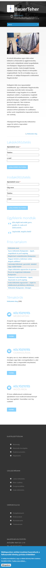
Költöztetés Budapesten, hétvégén (19, 288)
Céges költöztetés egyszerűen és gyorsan (22, 269)
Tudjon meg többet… (19, 561)
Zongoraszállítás (18, 486)
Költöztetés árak (13, 248)
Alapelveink (17, 456)
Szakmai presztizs (19, 452)
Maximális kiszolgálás (20, 448)
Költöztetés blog (32, 134)
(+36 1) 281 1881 (19, 17)
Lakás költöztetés (19, 479)
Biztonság (16, 444)
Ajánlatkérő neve (13, 147)
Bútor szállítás (17, 482)
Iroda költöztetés (18, 490)
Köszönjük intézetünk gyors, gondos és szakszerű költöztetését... (22, 225)
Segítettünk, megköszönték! (21, 231)
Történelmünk (17, 524)
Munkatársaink (18, 520)
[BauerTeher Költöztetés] (23, 9)
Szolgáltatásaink (18, 513)
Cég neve (10, 187)
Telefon (9, 152)
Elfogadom (6, 565)
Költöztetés (21, 539)
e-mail (9, 158)
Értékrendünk (17, 517)
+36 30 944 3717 (33, 17)
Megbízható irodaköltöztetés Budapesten (22, 256)
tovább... (12, 336)
